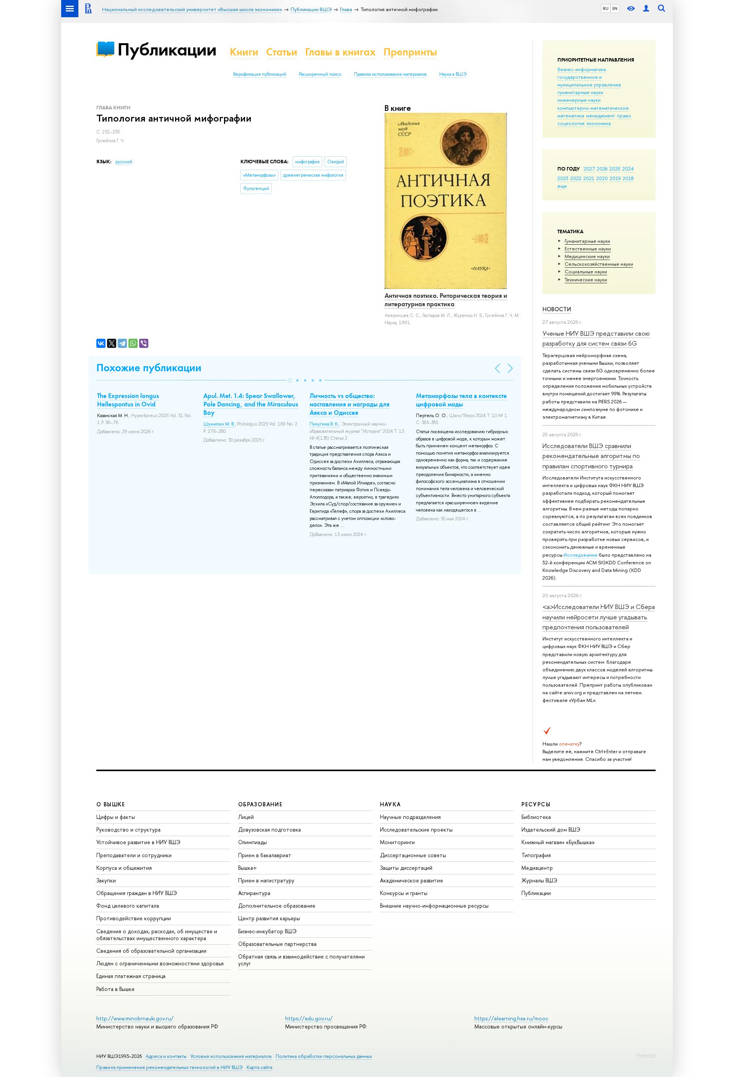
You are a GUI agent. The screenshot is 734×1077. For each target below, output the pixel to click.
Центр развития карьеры (269, 918)
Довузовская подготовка (269, 829)
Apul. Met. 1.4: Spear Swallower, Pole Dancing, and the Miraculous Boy (250, 404)
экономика (598, 123)
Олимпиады (252, 842)
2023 (562, 178)
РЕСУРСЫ (535, 804)
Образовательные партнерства (277, 943)
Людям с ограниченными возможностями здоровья (160, 963)
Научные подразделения (410, 816)
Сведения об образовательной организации (151, 950)
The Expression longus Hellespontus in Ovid (128, 399)
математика (570, 115)
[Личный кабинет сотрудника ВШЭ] (646, 8)
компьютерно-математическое (593, 107)
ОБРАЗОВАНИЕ (260, 804)
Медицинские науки (587, 256)
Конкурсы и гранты (403, 893)
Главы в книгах (340, 51)
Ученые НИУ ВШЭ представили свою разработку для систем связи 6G (596, 338)
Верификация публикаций (259, 74)
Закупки (106, 880)
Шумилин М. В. (219, 424)
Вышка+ (247, 867)
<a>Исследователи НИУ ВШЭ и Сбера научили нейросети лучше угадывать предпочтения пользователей (598, 616)
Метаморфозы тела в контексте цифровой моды (461, 399)
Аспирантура (254, 893)
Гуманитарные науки (587, 240)
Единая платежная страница (131, 976)
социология (571, 123)
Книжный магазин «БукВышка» (558, 842)
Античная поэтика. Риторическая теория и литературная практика (446, 299)
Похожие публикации (148, 367)
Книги (244, 51)
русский (123, 162)
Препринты (410, 51)
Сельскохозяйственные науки (599, 263)
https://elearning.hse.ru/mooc (511, 1018)
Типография (536, 855)
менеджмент (600, 115)
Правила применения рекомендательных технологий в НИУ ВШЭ (169, 1067)
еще (562, 185)
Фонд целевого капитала (127, 905)
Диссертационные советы (413, 855)
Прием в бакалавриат (264, 855)
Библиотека (536, 816)
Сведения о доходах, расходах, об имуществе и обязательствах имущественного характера (156, 935)
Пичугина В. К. (324, 424)
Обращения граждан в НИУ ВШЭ (136, 893)
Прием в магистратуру (266, 880)
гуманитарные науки (580, 92)
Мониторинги (397, 842)
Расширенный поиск (320, 74)
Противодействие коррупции (133, 918)
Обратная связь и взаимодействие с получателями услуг (301, 960)
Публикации (166, 49)
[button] (290, 380)
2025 (614, 168)
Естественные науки (588, 248)
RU (606, 8)
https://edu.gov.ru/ (309, 1018)
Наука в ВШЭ (452, 74)
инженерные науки (579, 99)
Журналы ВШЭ (539, 880)
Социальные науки (586, 271)
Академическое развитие (411, 880)
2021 (588, 178)
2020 (602, 178)
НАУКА (390, 804)
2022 (575, 178)
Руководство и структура (128, 829)
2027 (589, 168)
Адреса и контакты (166, 1056)
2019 (615, 178)
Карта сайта (259, 1067)
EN (614, 8)
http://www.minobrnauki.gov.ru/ (135, 1018)
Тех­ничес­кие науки (586, 279)
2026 (602, 168)
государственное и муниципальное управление (589, 80)
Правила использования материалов (390, 74)
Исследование (580, 554)
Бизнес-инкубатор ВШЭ (267, 931)
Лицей (246, 816)
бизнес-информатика (581, 69)
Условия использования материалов (231, 1056)
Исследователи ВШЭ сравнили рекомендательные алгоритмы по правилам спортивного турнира (591, 455)
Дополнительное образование (276, 905)
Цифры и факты (115, 816)
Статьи (281, 51)
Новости (556, 309)
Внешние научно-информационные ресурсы (434, 905)
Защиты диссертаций (406, 867)
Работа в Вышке (115, 989)
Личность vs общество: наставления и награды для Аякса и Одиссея (350, 404)
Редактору (646, 1055)
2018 (628, 178)
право (624, 115)
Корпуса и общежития (124, 867)
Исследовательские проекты (416, 829)
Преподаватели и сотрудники (134, 855)
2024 (628, 168)
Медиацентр (537, 867)
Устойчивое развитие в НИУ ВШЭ (138, 842)
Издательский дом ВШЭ (550, 829)
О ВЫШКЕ (110, 804)
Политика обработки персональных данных (324, 1056)
